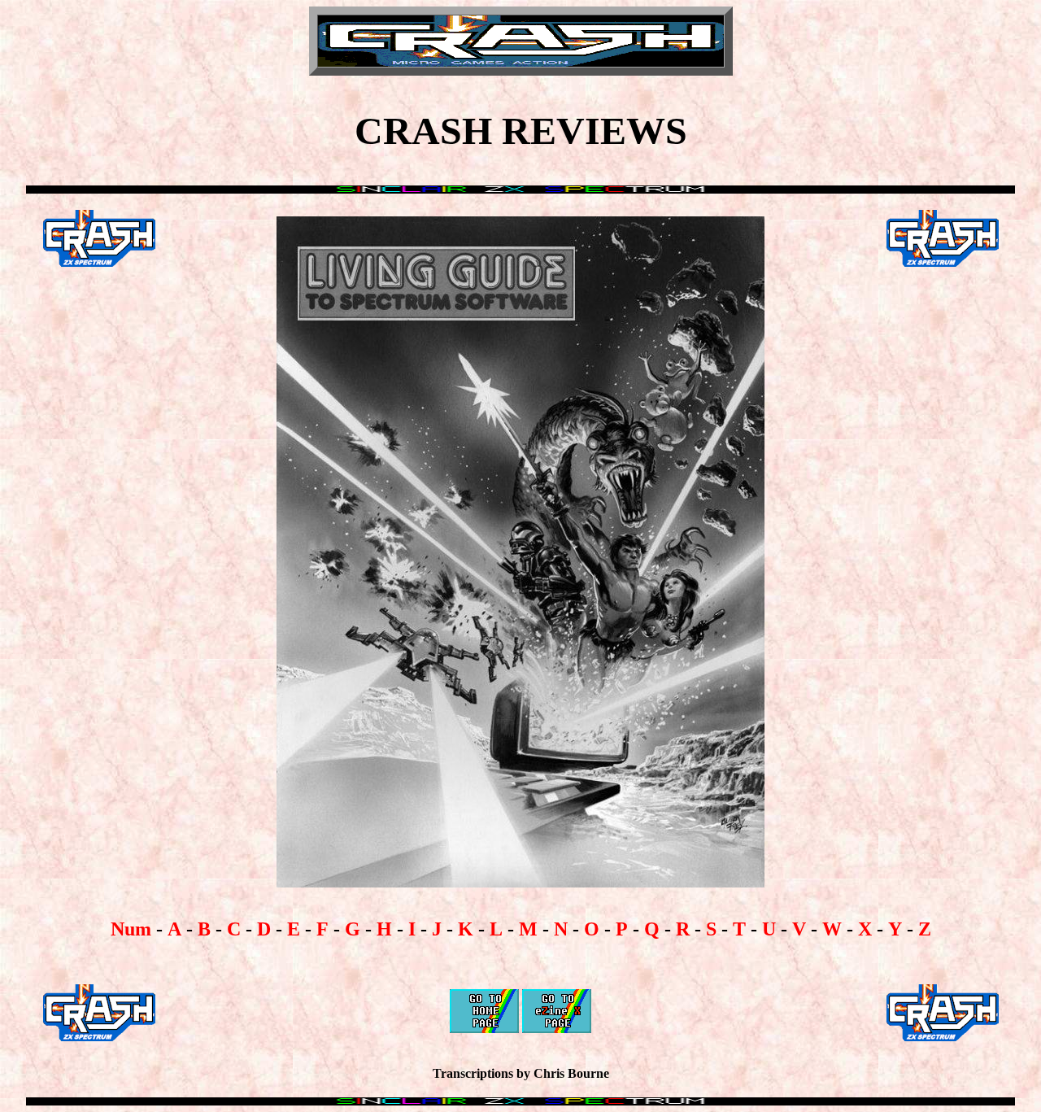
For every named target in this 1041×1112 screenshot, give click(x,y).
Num (131, 929)
